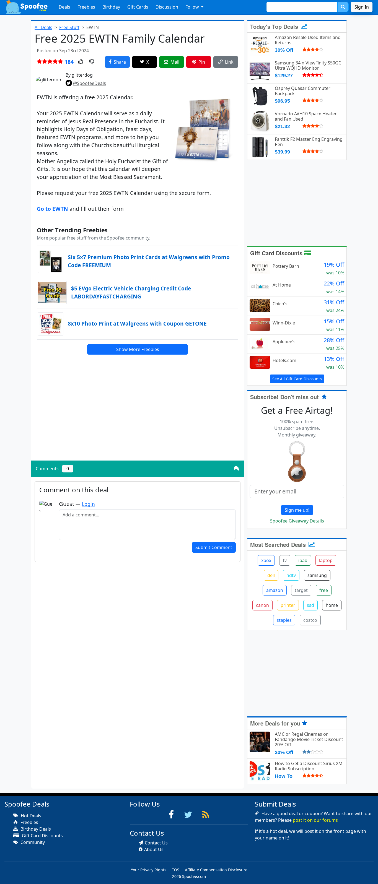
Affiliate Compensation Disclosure (216, 869)
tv (285, 560)
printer (288, 605)
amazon (274, 590)
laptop (326, 560)
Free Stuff (69, 27)
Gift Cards (137, 7)
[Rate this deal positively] (81, 62)
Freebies (86, 7)
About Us (154, 849)
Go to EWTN (52, 208)
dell (271, 575)
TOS (175, 869)
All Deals (43, 27)
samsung (317, 575)
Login (88, 504)
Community (32, 842)
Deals (64, 7)
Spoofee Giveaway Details (297, 521)
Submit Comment (213, 547)
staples (284, 620)
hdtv (291, 575)
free (323, 590)
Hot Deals (30, 816)
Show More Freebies (137, 349)
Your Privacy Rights (148, 869)
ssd (310, 605)
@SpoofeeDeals (89, 83)
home (332, 605)
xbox (266, 560)
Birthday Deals (35, 829)
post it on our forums (315, 820)
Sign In (361, 7)
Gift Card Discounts (277, 253)
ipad (302, 560)
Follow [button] (192, 7)
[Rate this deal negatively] (92, 62)
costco (310, 620)
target (301, 590)
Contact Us (156, 843)
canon (262, 605)
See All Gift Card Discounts (297, 378)
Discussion (167, 7)
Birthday (111, 7)
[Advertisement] (137, 417)
